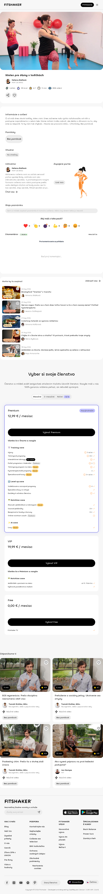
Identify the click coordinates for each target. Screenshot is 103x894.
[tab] (63, 396)
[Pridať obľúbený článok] (17, 288)
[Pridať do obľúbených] (14, 95)
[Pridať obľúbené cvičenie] (46, 662)
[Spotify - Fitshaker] (28, 882)
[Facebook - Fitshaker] (7, 882)
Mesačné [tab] (37, 396)
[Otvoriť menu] (97, 4)
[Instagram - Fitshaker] (14, 882)
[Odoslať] (39, 812)
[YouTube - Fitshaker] (21, 882)
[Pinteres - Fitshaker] (35, 882)
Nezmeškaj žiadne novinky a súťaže (20, 807)
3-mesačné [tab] (49, 396)
